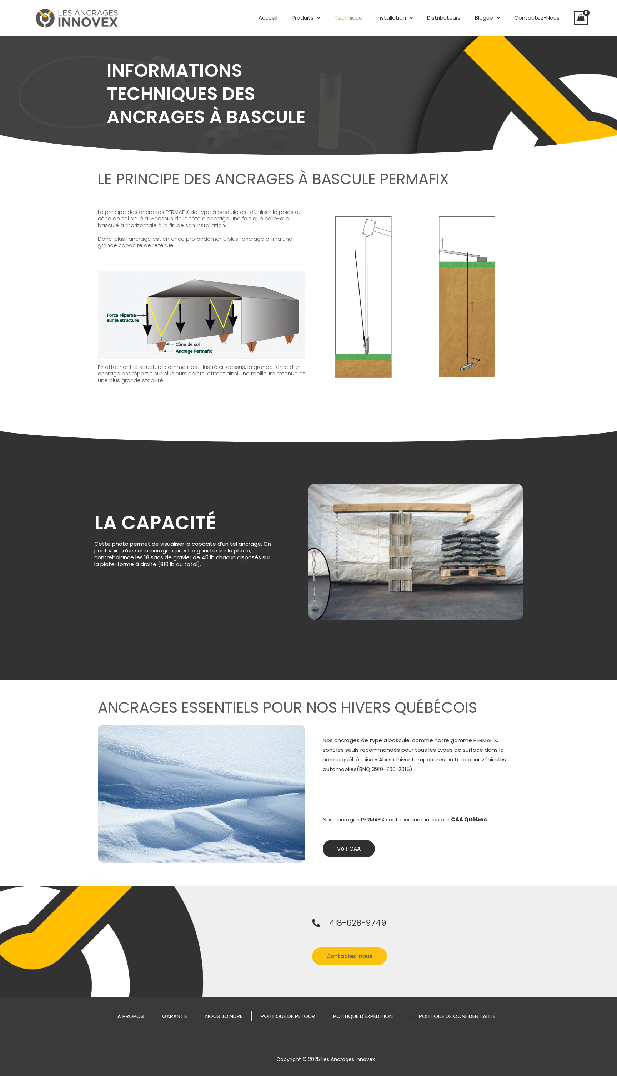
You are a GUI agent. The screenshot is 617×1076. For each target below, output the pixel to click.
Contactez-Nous (537, 17)
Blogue (484, 17)
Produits (302, 17)
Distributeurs (444, 17)
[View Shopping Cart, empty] (581, 18)
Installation (391, 17)
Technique (348, 17)
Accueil (268, 17)
